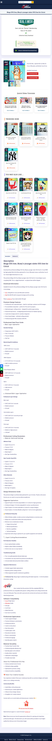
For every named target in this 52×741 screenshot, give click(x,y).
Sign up (6, 739)
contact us (9, 299)
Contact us (27, 711)
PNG (6, 295)
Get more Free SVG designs (26, 708)
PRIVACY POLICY (12, 739)
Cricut (6, 601)
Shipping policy (20, 739)
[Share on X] (1, 372)
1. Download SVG (32, 73)
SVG (6, 292)
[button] (23, 62)
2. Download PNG (32, 77)
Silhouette (7, 603)
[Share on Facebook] (1, 365)
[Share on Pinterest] (1, 375)
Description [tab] (7, 256)
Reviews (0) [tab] (15, 256)
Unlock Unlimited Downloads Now (27, 50)
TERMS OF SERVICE (37, 739)
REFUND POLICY (28, 739)
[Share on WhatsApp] (1, 369)
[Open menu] (1, 2)
